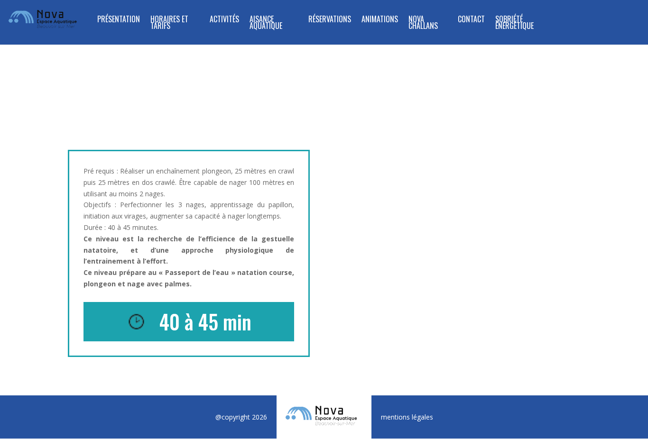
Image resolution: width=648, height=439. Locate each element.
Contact (471, 20)
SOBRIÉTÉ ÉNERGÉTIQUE (514, 23)
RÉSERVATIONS (329, 20)
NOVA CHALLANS (423, 23)
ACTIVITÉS (224, 20)
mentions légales (407, 416)
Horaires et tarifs (169, 23)
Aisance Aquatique (266, 23)
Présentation (118, 20)
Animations (379, 20)
